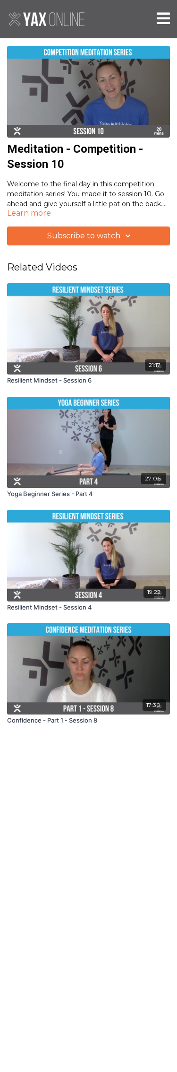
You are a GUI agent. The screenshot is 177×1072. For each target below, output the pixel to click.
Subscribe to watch (83, 235)
